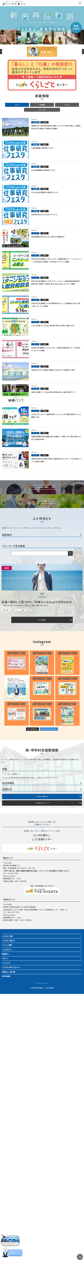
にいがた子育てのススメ (11, 967)
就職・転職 (5, 610)
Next (83, 51)
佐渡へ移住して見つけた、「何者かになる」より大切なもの (37, 602)
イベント (67, 105)
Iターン (18, 610)
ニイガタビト (7, 949)
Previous (1, 51)
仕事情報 (42, 105)
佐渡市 (28, 610)
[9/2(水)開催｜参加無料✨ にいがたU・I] (16, 662)
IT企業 (12, 610)
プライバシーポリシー (42, 983)
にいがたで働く (8, 936)
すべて (17, 105)
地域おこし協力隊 (8, 972)
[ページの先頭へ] (80, 1255)
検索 (70, 553)
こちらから (11, 876)
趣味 (23, 610)
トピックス (42, 110)
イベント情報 (7, 945)
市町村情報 (6, 976)
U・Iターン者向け (11, 774)
